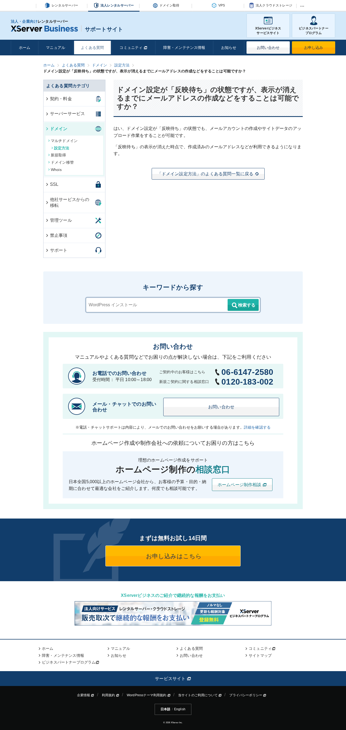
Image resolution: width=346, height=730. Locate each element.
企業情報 (84, 695)
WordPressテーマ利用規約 (147, 695)
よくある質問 (92, 47)
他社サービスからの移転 (69, 202)
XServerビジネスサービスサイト (268, 30)
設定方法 (61, 148)
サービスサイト (171, 678)
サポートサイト (104, 29)
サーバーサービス (67, 113)
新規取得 (58, 155)
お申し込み (313, 47)
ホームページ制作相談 (240, 484)
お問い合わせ (268, 47)
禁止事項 (59, 235)
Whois (56, 169)
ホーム (24, 47)
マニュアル (55, 47)
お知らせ (229, 47)
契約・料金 (61, 98)
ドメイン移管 (62, 162)
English (179, 709)
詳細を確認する (257, 427)
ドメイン (59, 128)
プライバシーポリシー (246, 695)
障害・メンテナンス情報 (184, 47)
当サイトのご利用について (198, 695)
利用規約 (109, 695)
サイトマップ (260, 655)
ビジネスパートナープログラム (313, 30)
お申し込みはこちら (173, 556)
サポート (59, 250)
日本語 (165, 709)
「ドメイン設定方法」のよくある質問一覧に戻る (205, 173)
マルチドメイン (64, 141)
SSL (54, 184)
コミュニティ (131, 47)
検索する (246, 305)
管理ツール (61, 220)
